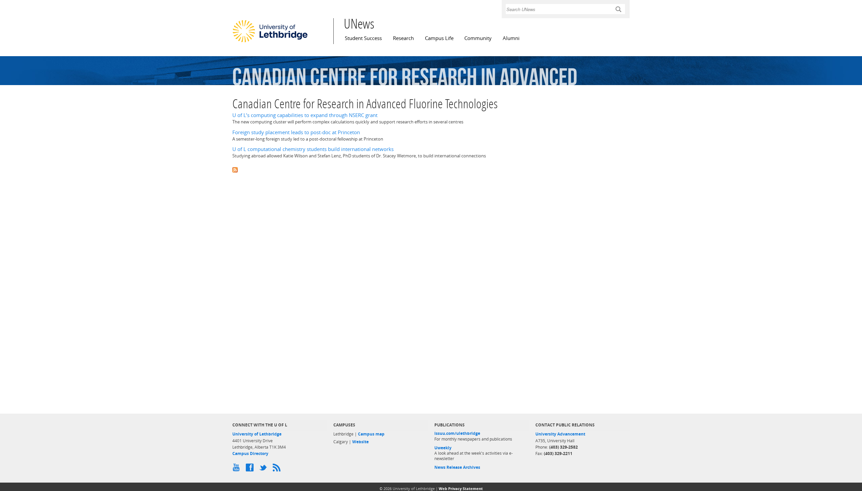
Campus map (371, 434)
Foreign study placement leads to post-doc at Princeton (296, 132)
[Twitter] (264, 469)
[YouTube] (237, 469)
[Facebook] (251, 469)
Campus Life (439, 38)
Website (360, 441)
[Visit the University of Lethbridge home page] (270, 42)
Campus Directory (250, 453)
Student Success (363, 38)
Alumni (511, 38)
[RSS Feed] (278, 469)
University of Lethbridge (256, 434)
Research (403, 38)
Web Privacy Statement (461, 488)
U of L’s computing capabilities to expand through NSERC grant (304, 115)
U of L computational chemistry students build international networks (313, 149)
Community (478, 38)
